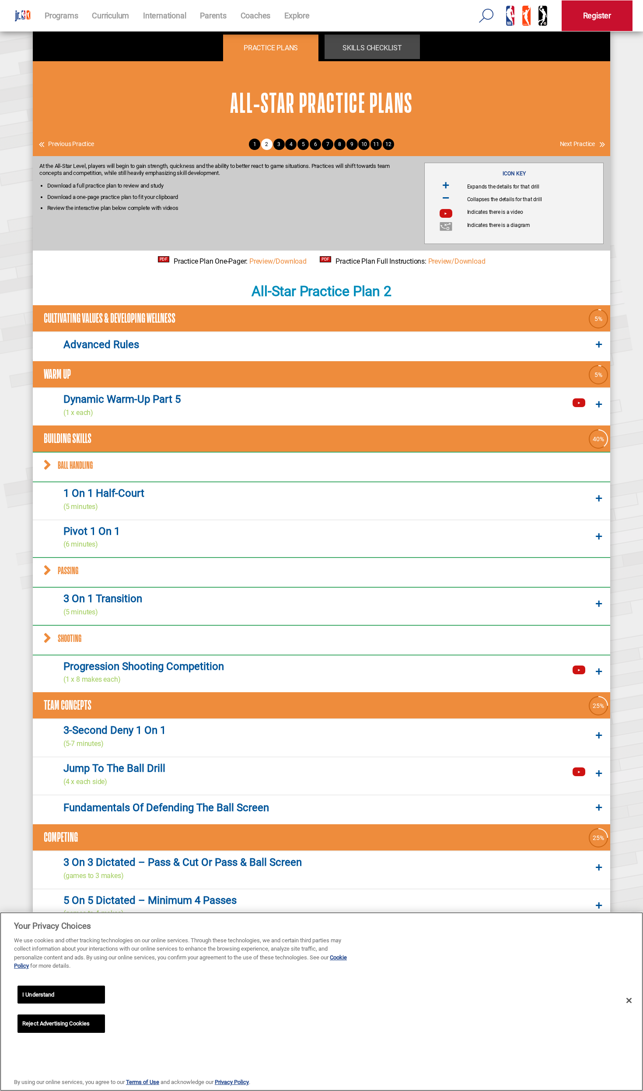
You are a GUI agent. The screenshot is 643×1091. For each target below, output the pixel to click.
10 (364, 144)
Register (597, 15)
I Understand (38, 994)
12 (388, 144)
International (164, 15)
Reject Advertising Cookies (56, 1023)
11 (376, 144)
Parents (213, 15)
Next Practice (577, 143)
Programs (61, 15)
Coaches (256, 15)
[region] (321, 1001)
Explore (297, 15)
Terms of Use (142, 1082)
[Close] (629, 1000)
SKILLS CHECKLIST (372, 48)
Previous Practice (71, 143)
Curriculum (110, 15)
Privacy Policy (232, 1082)
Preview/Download (278, 261)
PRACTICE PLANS (271, 48)
